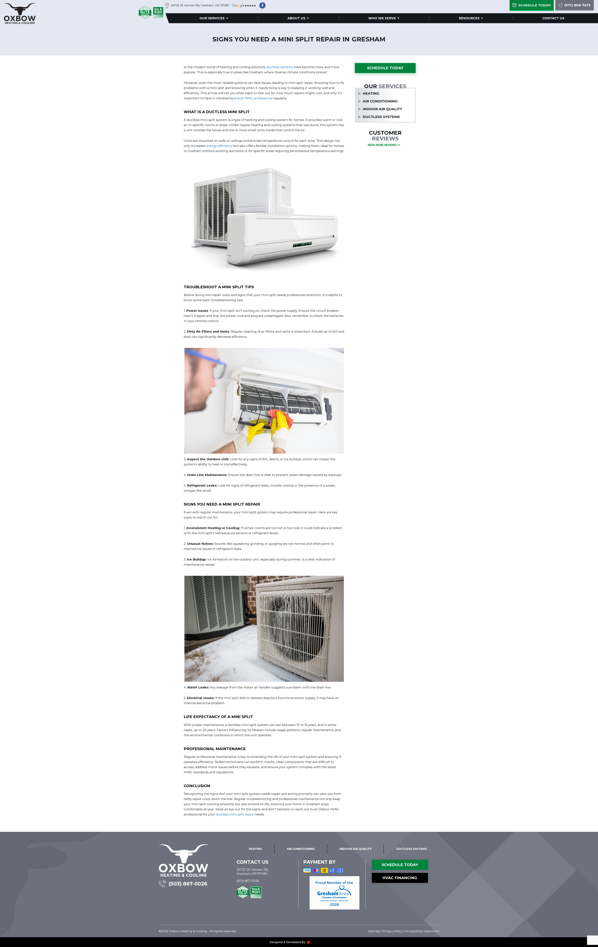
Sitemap (374, 931)
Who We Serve (382, 18)
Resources (469, 18)
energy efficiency (219, 146)
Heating (371, 93)
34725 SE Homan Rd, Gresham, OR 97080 (200, 5)
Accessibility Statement (422, 931)
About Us (296, 18)
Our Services (212, 18)
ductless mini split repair (234, 814)
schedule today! (534, 5)
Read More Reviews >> (384, 144)
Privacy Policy (393, 931)
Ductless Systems (381, 117)
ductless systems (280, 67)
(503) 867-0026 (188, 884)
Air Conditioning (380, 101)
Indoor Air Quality (382, 109)
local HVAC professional (254, 98)
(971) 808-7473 (577, 5)
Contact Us (553, 18)
